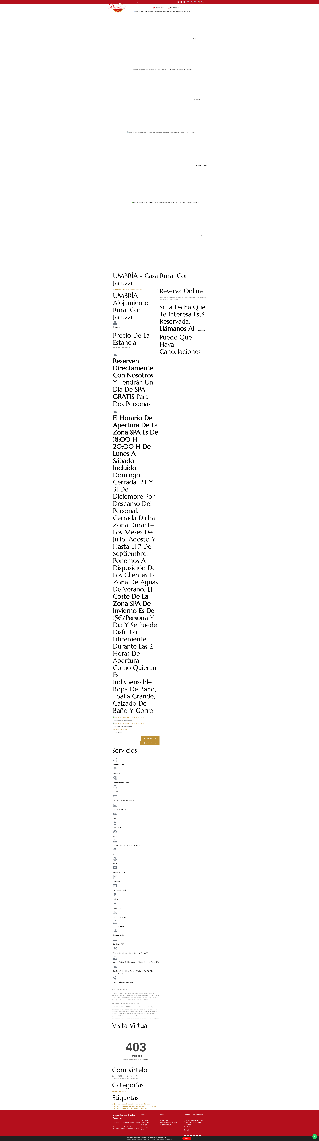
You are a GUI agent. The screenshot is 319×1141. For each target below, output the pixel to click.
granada (144, 1108)
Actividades (144, 1126)
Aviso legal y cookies (165, 1124)
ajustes (170, 1139)
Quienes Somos (164, 1120)
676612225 (200, 330)
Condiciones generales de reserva (168, 1122)
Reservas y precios (145, 1128)
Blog (142, 1130)
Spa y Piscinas (144, 1120)
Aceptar (187, 1138)
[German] (195, 2)
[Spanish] (202, 2)
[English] (189, 2)
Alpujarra (137, 1108)
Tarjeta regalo (145, 1122)
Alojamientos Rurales (119, 1091)
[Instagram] (184, 2)
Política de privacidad (165, 1126)
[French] (192, 2)
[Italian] (199, 2)
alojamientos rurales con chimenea (137, 1104)
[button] (114, 287)
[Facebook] (178, 2)
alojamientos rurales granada (122, 1108)
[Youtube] (181, 2)
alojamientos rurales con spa (146, 1106)
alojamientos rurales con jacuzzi (123, 1106)
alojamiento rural (118, 1104)
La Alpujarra (144, 1124)
